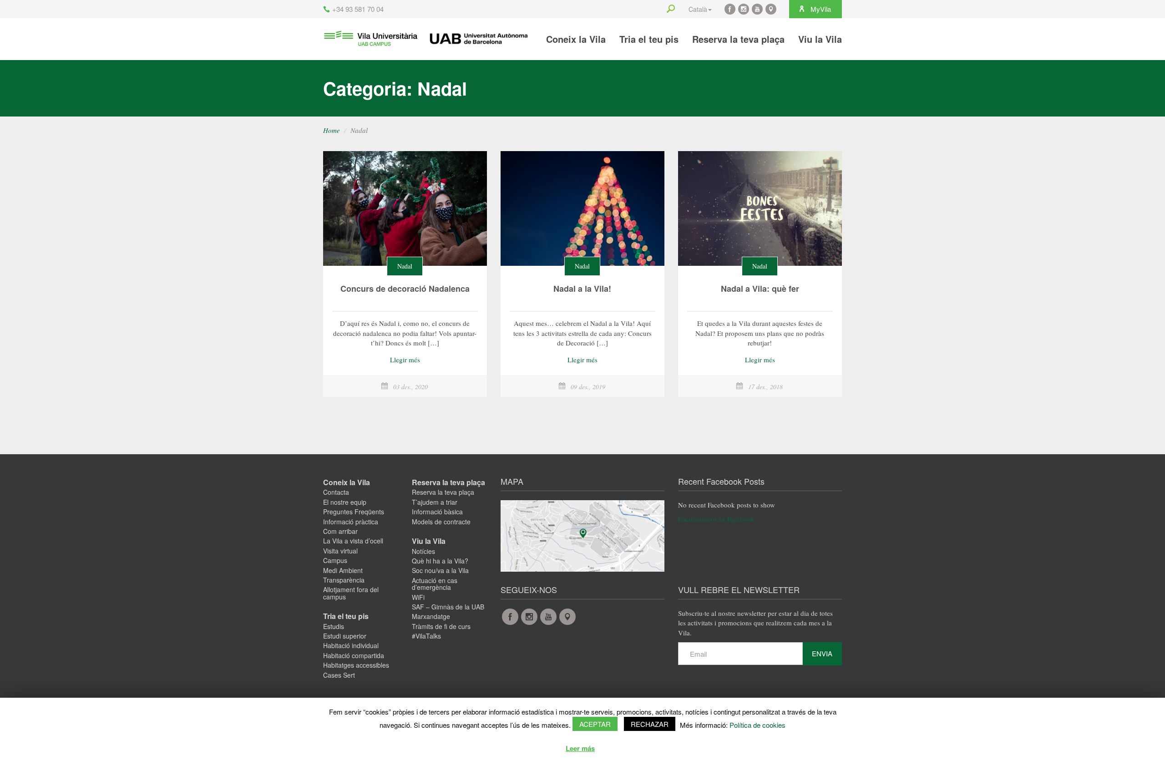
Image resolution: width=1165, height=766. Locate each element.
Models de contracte (441, 521)
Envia (822, 653)
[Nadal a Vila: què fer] (760, 208)
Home (331, 130)
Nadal (404, 266)
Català (698, 9)
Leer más (580, 748)
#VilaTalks (426, 635)
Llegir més (405, 359)
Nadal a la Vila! (582, 288)
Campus (335, 560)
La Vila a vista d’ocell (353, 540)
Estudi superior (344, 635)
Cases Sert (339, 675)
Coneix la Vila (576, 39)
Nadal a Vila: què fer (760, 288)
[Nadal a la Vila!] (582, 208)
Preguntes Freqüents (353, 511)
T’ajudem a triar (434, 502)
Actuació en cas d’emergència (434, 584)
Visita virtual (340, 550)
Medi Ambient (343, 570)
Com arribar (340, 531)
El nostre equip (344, 502)
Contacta (336, 492)
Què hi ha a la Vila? (440, 560)
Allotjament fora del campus (351, 593)
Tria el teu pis (649, 39)
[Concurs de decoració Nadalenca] (405, 208)
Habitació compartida (353, 655)
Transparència (344, 579)
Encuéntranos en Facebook (716, 518)
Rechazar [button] (650, 724)
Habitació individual (351, 645)
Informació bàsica (437, 511)
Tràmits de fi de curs (441, 626)
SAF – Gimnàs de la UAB (448, 606)
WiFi (418, 597)
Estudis (333, 626)
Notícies (423, 551)
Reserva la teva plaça (738, 39)
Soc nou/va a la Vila (440, 570)
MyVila (820, 9)
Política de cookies (757, 725)
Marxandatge (431, 616)
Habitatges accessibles (356, 665)
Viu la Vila (820, 39)
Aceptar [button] (595, 724)
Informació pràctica (350, 521)
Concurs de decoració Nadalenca (405, 288)
